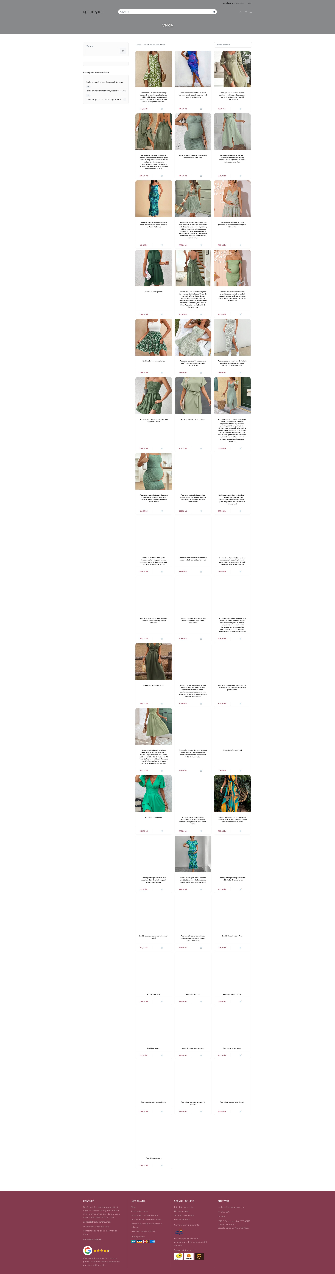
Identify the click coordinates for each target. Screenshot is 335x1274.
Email (249, 3)
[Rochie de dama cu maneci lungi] (193, 395)
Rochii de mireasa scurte (232, 1048)
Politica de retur (182, 1219)
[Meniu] (251, 12)
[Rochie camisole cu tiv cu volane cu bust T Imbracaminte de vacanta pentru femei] (193, 337)
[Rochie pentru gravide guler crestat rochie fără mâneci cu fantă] (232, 854)
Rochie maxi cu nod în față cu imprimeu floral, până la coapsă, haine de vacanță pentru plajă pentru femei (193, 820)
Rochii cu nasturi (153, 1048)
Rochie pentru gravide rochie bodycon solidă (153, 937)
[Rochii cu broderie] (153, 970)
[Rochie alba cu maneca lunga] (153, 337)
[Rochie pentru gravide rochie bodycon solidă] (153, 912)
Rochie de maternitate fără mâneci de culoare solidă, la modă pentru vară (193, 559)
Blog (133, 1207)
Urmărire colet (181, 1211)
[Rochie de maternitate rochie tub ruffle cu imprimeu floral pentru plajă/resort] (193, 594)
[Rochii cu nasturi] (153, 1024)
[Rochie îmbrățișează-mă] (232, 726)
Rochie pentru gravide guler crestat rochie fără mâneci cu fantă (232, 879)
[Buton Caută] (214, 12)
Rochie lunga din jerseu (153, 817)
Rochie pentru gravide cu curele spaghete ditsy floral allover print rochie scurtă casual (153, 880)
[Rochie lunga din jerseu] (153, 793)
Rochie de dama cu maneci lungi (193, 419)
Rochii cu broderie (153, 994)
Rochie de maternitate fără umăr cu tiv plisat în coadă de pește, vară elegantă (153, 620)
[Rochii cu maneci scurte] (232, 970)
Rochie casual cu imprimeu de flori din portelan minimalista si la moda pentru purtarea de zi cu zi (232, 363)
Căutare (90, 46)
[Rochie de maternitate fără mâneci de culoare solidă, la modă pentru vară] (193, 534)
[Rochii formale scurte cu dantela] (232, 1078)
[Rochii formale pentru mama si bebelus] (193, 1078)
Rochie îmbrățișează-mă (232, 750)
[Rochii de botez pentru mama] (193, 1024)
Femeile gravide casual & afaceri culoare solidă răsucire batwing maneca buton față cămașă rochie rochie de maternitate (232, 158)
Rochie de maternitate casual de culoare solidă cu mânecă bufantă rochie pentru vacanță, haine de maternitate (193, 498)
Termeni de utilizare (184, 1215)
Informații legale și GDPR (143, 1231)
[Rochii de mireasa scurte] (232, 1024)
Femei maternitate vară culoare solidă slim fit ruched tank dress (193, 156)
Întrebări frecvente (183, 1207)
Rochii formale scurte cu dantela (232, 1102)
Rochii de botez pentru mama (193, 1048)
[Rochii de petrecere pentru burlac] (153, 1078)
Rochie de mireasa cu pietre (153, 685)
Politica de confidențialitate (144, 1215)
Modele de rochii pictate (154, 292)
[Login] (240, 12)
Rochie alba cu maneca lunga (154, 361)
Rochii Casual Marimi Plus (232, 936)
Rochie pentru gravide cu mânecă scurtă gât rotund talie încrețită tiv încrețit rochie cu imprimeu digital (193, 880)
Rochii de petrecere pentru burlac (153, 1102)
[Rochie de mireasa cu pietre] (153, 661)
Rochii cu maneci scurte (232, 994)
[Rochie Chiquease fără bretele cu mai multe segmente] (153, 395)
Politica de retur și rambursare (146, 1219)
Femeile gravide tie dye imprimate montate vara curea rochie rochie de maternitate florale (153, 224)
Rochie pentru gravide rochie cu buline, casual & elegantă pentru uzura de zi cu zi (193, 938)
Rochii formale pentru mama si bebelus (193, 1103)
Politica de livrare (139, 1211)
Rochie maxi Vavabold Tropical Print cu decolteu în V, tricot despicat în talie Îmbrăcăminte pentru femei (232, 819)
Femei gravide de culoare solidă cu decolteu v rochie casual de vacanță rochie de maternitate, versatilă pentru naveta (232, 96)
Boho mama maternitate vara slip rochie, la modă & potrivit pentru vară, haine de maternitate (193, 95)
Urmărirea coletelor (233, 3)
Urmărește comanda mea (96, 1226)
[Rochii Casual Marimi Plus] (232, 912)
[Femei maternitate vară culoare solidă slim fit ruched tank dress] (193, 131)
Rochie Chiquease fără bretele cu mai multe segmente (154, 420)
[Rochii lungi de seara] (153, 1134)
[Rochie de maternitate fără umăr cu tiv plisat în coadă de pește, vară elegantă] (153, 594)
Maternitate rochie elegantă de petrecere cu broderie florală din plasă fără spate (232, 224)
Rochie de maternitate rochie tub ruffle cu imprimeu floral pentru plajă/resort (193, 620)
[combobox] (165, 12)
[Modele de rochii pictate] (153, 268)
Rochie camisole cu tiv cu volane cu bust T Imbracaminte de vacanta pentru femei (193, 363)
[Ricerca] (123, 51)
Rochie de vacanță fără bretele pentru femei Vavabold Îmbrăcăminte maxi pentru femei (232, 687)
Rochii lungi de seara (153, 1158)
